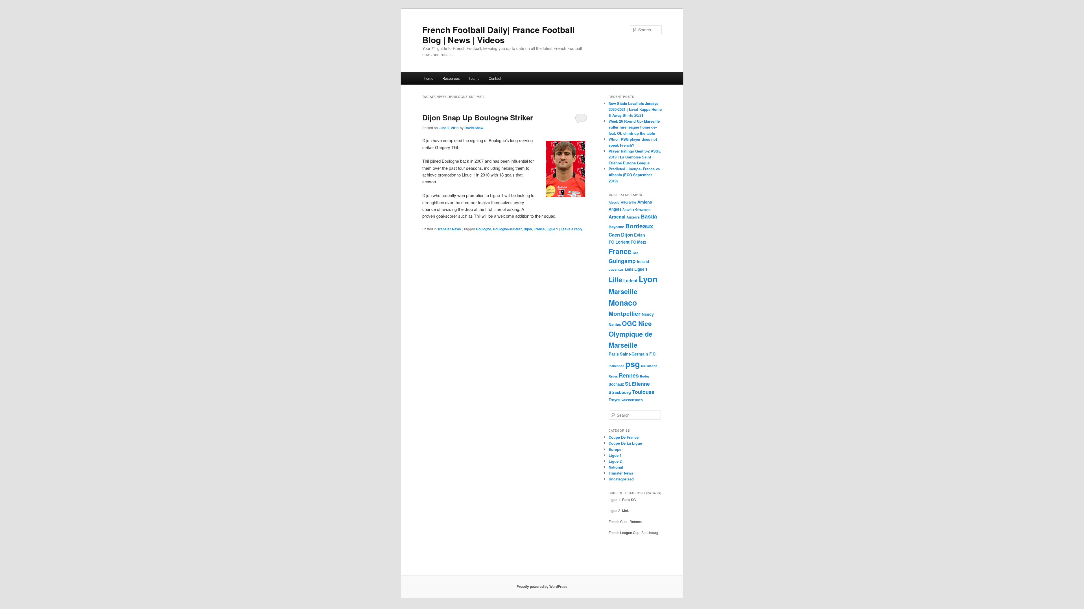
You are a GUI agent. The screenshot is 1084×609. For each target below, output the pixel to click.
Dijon (528, 228)
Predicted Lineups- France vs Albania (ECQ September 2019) (634, 174)
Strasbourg (620, 392)
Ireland (643, 261)
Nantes (615, 324)
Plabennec (616, 366)
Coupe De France (624, 437)
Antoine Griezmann (636, 209)
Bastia (649, 216)
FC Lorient (619, 242)
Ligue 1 (552, 228)
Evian (639, 235)
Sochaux (616, 384)
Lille (615, 279)
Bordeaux (639, 226)
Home (428, 78)
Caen (614, 234)
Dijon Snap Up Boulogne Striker (477, 117)
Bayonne (616, 227)
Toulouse (643, 392)
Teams (474, 78)
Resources (451, 78)
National (616, 467)
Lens (629, 269)
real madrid (649, 366)
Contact (495, 78)
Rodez (644, 376)
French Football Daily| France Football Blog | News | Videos (498, 34)
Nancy (648, 314)
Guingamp (622, 261)
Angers (615, 209)
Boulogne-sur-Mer (507, 228)
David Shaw (473, 127)
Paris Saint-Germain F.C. (633, 354)
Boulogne (483, 228)
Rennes (629, 375)
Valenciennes (632, 399)
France (539, 228)
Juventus (616, 269)
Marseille (623, 291)
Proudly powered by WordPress (542, 586)
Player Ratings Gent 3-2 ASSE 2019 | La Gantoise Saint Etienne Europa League (635, 157)
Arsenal (617, 216)
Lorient (630, 280)
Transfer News (449, 228)
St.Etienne (637, 383)
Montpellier (625, 313)
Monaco (623, 302)
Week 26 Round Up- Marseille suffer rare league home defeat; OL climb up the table (634, 127)
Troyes (614, 399)
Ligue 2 (615, 461)
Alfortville (628, 202)
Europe (615, 449)
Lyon (648, 279)
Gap (636, 253)
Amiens (644, 202)
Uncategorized (621, 479)
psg (632, 364)
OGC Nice (637, 323)
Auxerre (633, 217)
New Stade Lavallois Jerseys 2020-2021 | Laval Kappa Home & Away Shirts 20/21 (635, 109)
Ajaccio (614, 202)
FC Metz (638, 242)
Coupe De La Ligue (625, 443)
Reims (613, 376)
